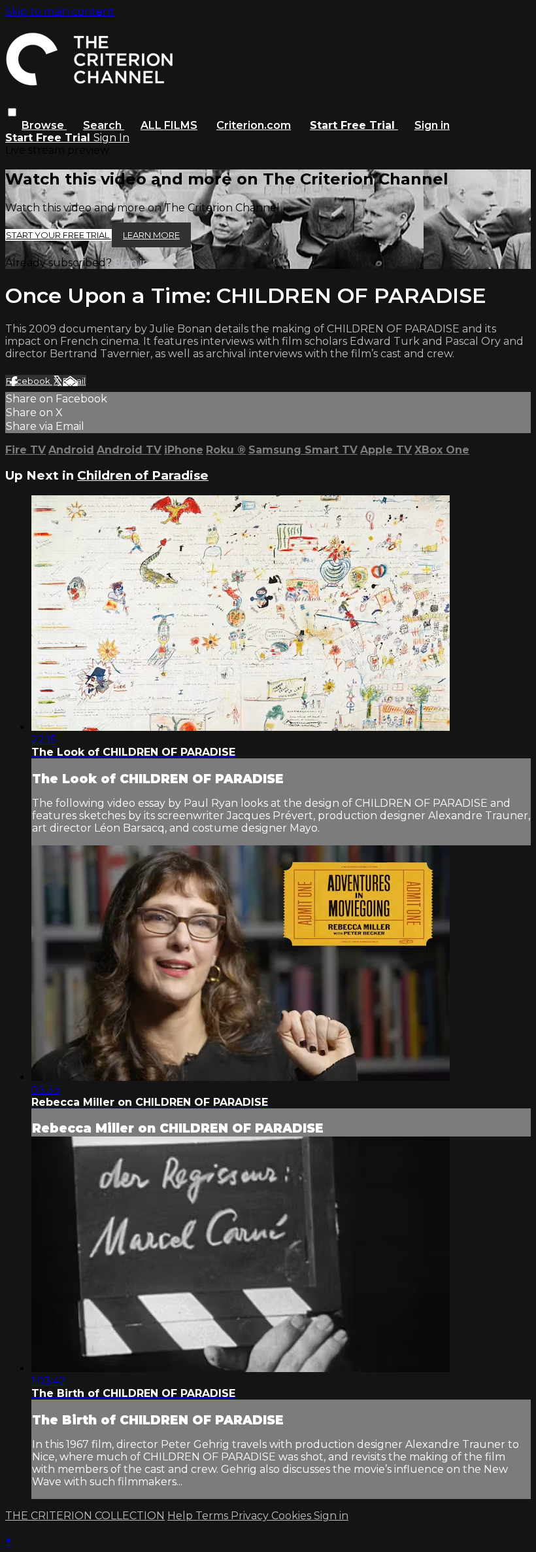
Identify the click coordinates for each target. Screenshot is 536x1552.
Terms (213, 1515)
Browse (44, 125)
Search (103, 125)
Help (181, 1515)
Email (74, 381)
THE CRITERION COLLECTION (85, 1515)
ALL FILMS (169, 125)
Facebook (29, 381)
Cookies (292, 1515)
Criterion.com (253, 125)
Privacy (251, 1515)
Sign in (432, 125)
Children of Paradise (143, 475)
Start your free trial (58, 235)
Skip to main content (59, 11)
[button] (12, 112)
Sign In (111, 138)
